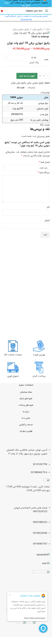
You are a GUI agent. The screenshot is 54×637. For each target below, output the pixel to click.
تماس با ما (26, 418)
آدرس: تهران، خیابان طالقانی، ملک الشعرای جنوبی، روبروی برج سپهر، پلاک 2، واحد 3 (27, 451)
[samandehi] (43, 555)
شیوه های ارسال (26, 398)
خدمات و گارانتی (26, 424)
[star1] (46, 563)
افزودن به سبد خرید (27, 75)
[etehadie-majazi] (41, 579)
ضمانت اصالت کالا (13, 355)
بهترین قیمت (39, 355)
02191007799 (40, 464)
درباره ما (26, 411)
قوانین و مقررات (26, 431)
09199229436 (40, 533)
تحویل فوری (13, 376)
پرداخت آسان (39, 376)
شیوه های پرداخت (26, 405)
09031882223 (40, 522)
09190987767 (40, 544)
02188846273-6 (39, 472)
